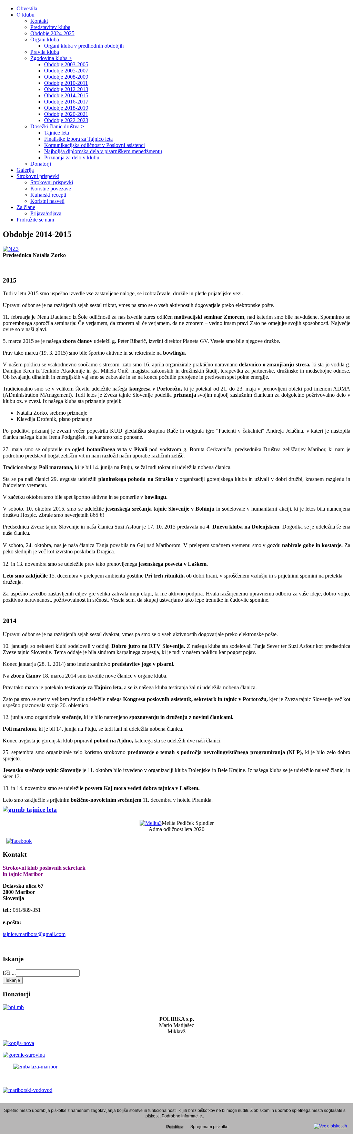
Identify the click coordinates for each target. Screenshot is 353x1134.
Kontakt (39, 21)
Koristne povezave (50, 188)
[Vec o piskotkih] (330, 1125)
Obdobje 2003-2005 (66, 64)
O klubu (25, 15)
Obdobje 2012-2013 (66, 89)
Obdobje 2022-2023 (66, 120)
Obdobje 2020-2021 (66, 114)
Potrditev (174, 1126)
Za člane (26, 207)
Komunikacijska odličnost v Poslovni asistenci (94, 145)
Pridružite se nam (35, 220)
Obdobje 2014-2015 (66, 95)
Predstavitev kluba (50, 27)
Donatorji (40, 164)
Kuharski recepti (48, 195)
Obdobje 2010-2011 (66, 83)
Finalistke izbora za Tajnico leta (78, 139)
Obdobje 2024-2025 (52, 33)
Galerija (25, 170)
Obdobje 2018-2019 (66, 108)
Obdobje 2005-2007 (66, 70)
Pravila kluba (44, 52)
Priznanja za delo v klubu (71, 157)
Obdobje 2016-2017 (66, 102)
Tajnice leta (56, 133)
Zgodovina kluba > (51, 58)
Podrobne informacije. (182, 1116)
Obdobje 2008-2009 (66, 77)
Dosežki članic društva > (57, 126)
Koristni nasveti (47, 201)
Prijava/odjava (45, 213)
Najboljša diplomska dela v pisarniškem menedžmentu (103, 151)
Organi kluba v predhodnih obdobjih (84, 46)
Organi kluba (44, 39)
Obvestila (27, 8)
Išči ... (9, 973)
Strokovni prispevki (38, 176)
